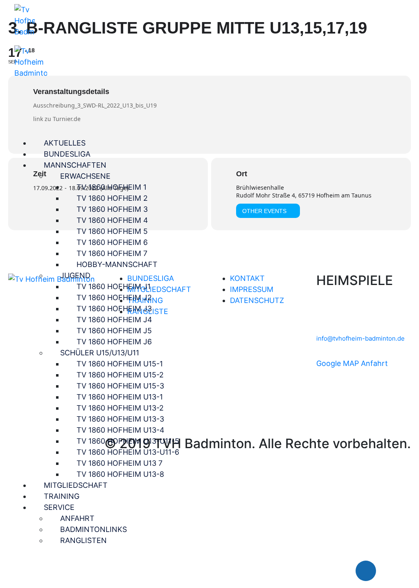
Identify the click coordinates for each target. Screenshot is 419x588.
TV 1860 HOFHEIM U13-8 (120, 474)
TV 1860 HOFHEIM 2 (112, 198)
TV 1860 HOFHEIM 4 (112, 220)
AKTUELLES (65, 143)
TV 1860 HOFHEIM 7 (112, 253)
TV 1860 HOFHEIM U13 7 (119, 463)
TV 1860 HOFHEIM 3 (112, 209)
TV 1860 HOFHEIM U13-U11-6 (128, 452)
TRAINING (61, 496)
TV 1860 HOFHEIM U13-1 (120, 397)
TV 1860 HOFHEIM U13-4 (120, 430)
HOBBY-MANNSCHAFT (117, 264)
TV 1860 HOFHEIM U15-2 (120, 374)
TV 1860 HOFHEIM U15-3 (120, 386)
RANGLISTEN (83, 540)
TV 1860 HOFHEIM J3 (114, 308)
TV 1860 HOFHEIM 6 (112, 242)
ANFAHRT (77, 518)
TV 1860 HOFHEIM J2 (114, 297)
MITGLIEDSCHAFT (76, 485)
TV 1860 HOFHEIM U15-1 (120, 363)
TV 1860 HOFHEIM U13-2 (120, 408)
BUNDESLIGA (67, 154)
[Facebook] (366, 571)
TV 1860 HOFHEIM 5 (112, 231)
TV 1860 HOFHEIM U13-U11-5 (128, 441)
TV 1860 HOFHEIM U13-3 (120, 419)
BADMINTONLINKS (93, 529)
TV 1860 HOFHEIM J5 (114, 330)
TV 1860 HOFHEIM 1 (111, 187)
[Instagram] (390, 571)
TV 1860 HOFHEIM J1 (114, 286)
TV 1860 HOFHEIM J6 (114, 341)
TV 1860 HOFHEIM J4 (114, 319)
